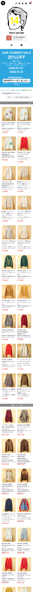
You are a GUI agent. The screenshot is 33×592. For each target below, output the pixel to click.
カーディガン (7, 90)
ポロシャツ (12, 63)
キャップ (24, 65)
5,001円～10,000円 (20, 90)
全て (2, 90)
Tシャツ (4, 63)
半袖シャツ (21, 63)
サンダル (16, 65)
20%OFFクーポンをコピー (16, 80)
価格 (13, 90)
